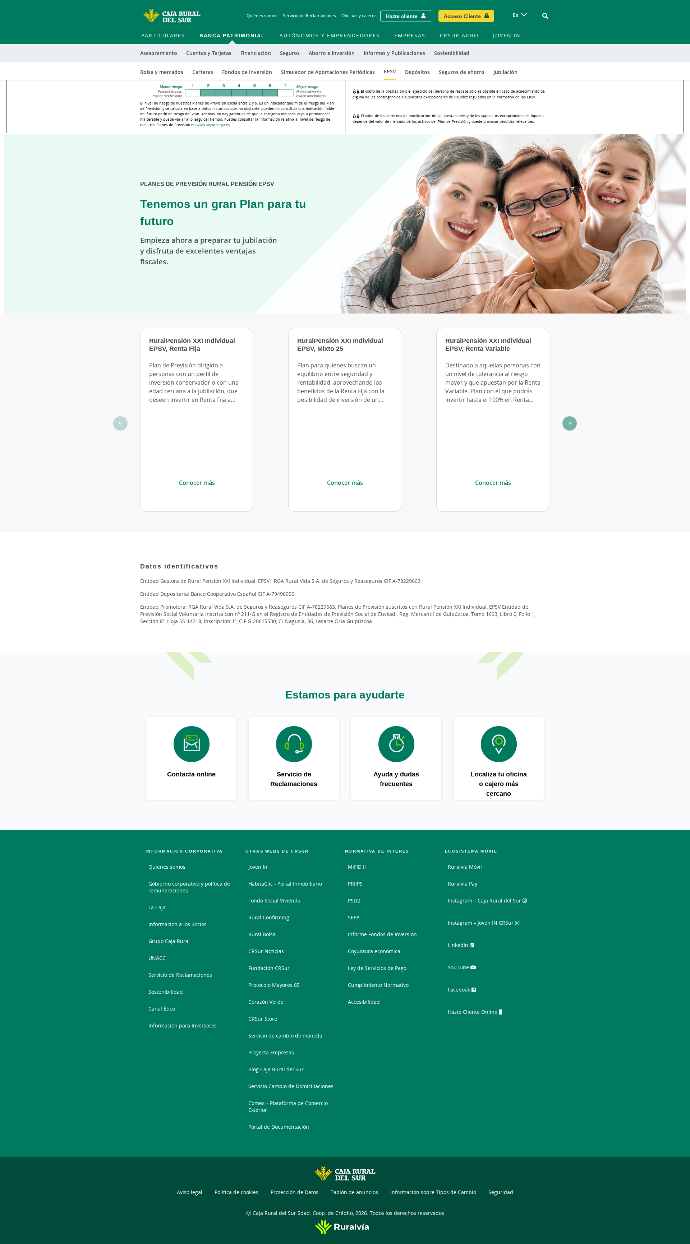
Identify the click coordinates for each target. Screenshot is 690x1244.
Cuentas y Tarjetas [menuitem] (208, 53)
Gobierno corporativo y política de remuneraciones (189, 887)
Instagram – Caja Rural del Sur (485, 900)
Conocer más (197, 483)
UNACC (157, 958)
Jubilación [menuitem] (505, 72)
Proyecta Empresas (271, 1052)
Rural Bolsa (262, 934)
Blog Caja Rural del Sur (276, 1069)
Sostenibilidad (165, 991)
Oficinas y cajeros (359, 16)
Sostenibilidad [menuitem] (451, 53)
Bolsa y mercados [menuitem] (161, 72)
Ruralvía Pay (462, 883)
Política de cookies (236, 1192)
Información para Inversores (182, 1025)
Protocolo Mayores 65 (274, 984)
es (515, 14)
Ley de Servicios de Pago (377, 968)
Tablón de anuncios (354, 1192)
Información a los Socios (177, 924)
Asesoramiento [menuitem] (158, 53)
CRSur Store (262, 1018)
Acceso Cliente (462, 16)
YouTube (459, 967)
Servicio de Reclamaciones (309, 16)
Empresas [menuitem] (410, 35)
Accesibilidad (364, 1001)
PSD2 (354, 900)
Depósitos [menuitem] (417, 72)
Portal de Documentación (278, 1126)
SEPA (354, 917)
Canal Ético (161, 1008)
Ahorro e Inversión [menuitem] (332, 53)
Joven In (257, 866)
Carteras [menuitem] (202, 72)
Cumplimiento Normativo (378, 984)
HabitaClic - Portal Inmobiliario (285, 883)
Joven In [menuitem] (507, 35)
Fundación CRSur (269, 968)
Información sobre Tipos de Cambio (433, 1192)
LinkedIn (459, 945)
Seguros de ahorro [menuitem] (461, 72)
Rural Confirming (268, 917)
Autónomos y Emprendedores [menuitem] (330, 35)
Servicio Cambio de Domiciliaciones (291, 1086)
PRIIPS (355, 883)
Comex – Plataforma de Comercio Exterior (288, 1106)
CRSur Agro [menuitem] (459, 35)
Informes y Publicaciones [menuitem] (394, 53)
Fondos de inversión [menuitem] (247, 72)
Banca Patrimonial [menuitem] (232, 35)
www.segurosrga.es (213, 124)
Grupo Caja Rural (169, 941)
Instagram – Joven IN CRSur (481, 922)
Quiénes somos (262, 16)
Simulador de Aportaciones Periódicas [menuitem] (328, 72)
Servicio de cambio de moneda (285, 1035)
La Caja (157, 907)
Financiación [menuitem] (255, 53)
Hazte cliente (402, 16)
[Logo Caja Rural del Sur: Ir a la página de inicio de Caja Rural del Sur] (172, 15)
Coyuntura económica (374, 951)
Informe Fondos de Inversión (382, 934)
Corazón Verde (266, 1001)
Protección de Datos (294, 1192)
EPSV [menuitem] (390, 71)
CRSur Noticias (266, 951)
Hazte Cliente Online (473, 1011)
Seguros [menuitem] (290, 53)
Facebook (460, 989)
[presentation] (120, 423)
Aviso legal (189, 1192)
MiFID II (357, 866)
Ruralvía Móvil (465, 866)
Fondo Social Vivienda (274, 900)
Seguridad (500, 1192)
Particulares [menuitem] (163, 35)
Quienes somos (166, 866)
